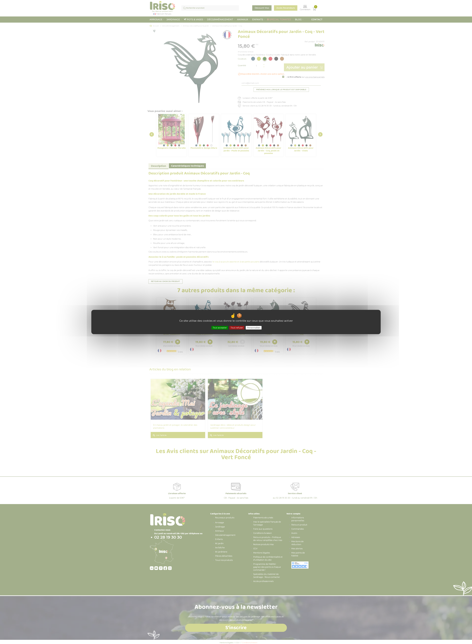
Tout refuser (237, 328)
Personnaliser (253, 328)
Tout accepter (220, 328)
